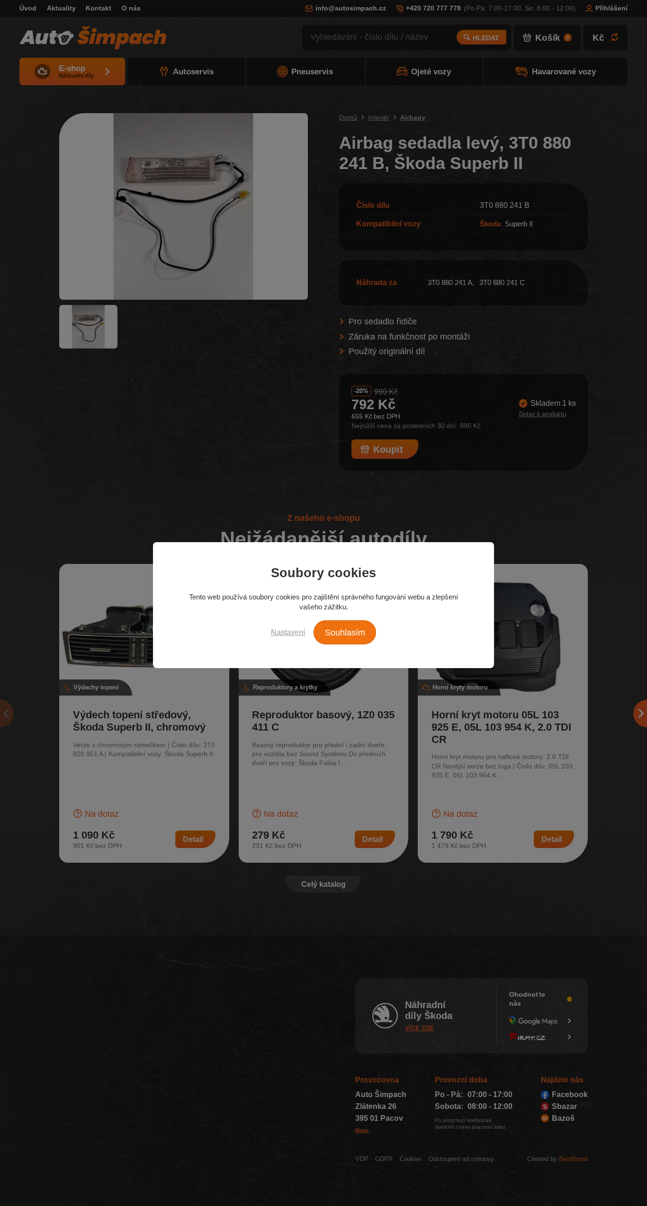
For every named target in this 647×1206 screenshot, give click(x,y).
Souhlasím (345, 632)
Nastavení (288, 632)
